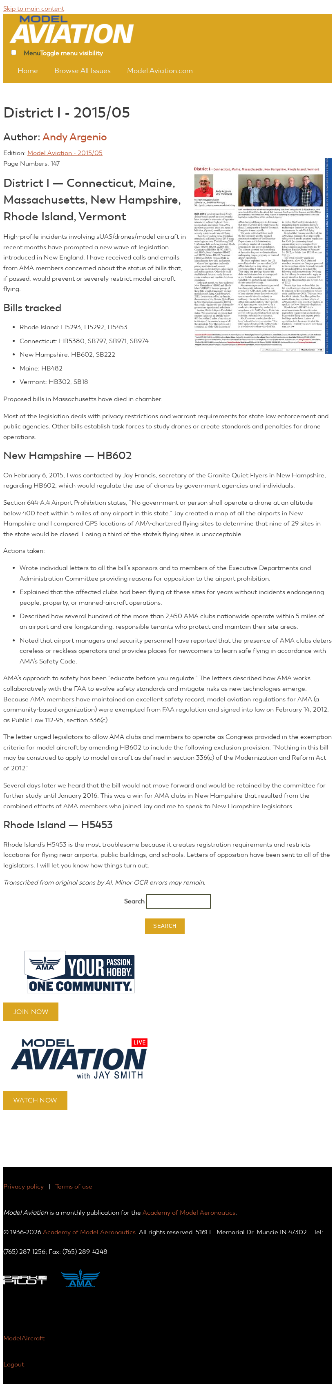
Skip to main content (33, 8)
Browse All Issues (82, 70)
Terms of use (73, 1186)
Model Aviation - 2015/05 (65, 153)
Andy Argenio (74, 137)
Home (28, 70)
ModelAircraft (24, 1338)
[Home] (82, 28)
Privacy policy (23, 1186)
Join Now (30, 1012)
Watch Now (35, 1100)
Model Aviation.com (160, 70)
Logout (13, 1364)
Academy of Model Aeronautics (189, 1212)
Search (135, 901)
